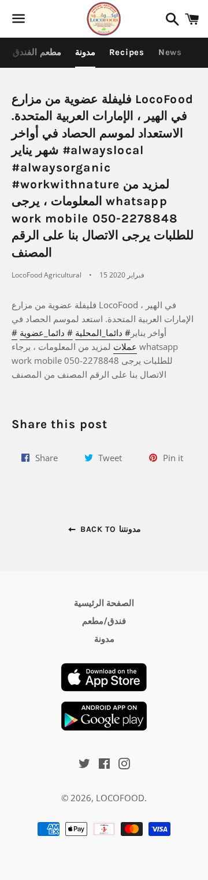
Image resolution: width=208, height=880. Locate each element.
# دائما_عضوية (46, 332)
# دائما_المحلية (103, 332)
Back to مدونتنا (108, 529)
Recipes (126, 52)
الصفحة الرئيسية (104, 603)
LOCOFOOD (120, 798)
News (170, 52)
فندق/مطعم (104, 621)
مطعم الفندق (37, 52)
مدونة (85, 52)
